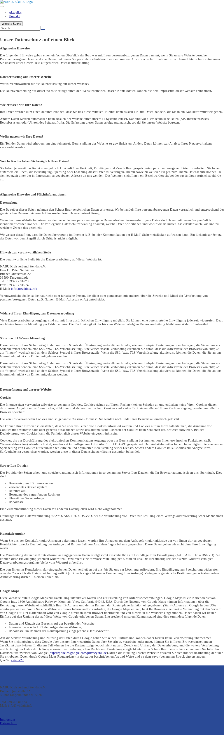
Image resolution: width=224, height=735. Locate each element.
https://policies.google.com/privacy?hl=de (78, 653)
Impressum (7, 719)
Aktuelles (15, 12)
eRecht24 (17, 660)
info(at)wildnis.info (24, 288)
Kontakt (14, 16)
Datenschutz (8, 723)
